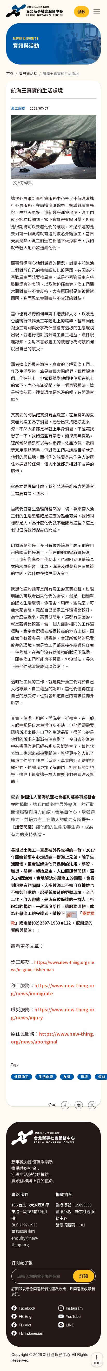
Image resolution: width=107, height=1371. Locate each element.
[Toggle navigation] (96, 12)
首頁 (10, 73)
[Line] (79, 1105)
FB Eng (25, 1316)
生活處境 (46, 1076)
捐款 (81, 11)
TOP (97, 1362)
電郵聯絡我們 (23, 1231)
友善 (67, 1076)
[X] (92, 1105)
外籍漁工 (21, 1076)
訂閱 (83, 1276)
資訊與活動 (28, 73)
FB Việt (25, 1324)
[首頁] (35, 11)
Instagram (74, 1308)
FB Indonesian (31, 1333)
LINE (70, 1324)
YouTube (73, 1316)
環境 (84, 1076)
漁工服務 (18, 108)
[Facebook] (65, 1105)
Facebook (27, 1308)
